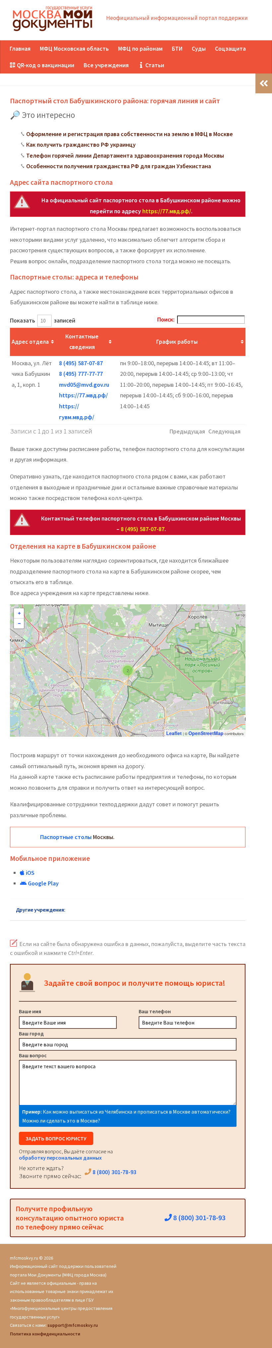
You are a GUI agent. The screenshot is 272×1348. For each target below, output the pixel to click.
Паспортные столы (66, 837)
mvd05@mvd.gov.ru (84, 384)
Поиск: (165, 319)
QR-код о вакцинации (45, 65)
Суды (199, 48)
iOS (29, 872)
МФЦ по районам (140, 48)
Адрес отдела (30, 341)
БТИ (177, 48)
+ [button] (19, 613)
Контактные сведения (82, 341)
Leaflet (174, 733)
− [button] (19, 623)
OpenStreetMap (206, 733)
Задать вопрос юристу (56, 1138)
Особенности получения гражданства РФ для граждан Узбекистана (118, 166)
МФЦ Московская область (74, 48)
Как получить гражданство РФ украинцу (81, 144)
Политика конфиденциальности (45, 1334)
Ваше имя (30, 1011)
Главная (20, 48)
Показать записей (42, 320)
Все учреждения (106, 65)
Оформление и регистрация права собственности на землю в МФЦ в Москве (129, 134)
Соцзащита (230, 48)
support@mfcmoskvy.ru (72, 1325)
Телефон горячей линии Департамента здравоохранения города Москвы (125, 155)
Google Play (43, 883)
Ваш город (31, 1033)
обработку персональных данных (60, 1157)
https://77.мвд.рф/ (166, 211)
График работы (177, 341)
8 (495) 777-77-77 (81, 373)
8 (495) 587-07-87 (81, 363)
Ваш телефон (155, 1011)
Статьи (154, 65)
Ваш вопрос (33, 1055)
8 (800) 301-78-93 (113, 1172)
